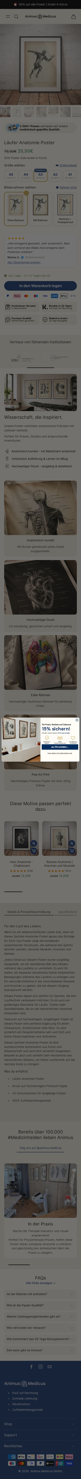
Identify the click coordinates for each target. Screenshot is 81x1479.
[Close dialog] (77, 720)
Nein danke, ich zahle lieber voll (60, 753)
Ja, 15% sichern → (60, 746)
